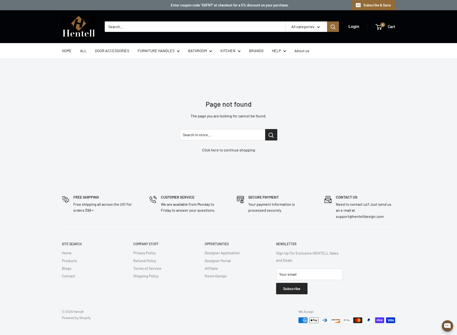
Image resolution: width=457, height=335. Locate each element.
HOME (67, 50)
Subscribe (291, 288)
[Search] (333, 26)
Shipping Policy (146, 276)
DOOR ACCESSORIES (112, 50)
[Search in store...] (271, 134)
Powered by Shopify (76, 318)
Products (69, 260)
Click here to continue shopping (228, 150)
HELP (276, 50)
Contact (68, 276)
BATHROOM (197, 50)
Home (67, 252)
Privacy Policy (144, 252)
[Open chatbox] (447, 326)
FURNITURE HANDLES (156, 50)
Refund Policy (144, 260)
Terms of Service (147, 268)
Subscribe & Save (377, 5)
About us (301, 50)
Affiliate (211, 268)
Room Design (216, 276)
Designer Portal (218, 260)
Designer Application (222, 252)
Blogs (66, 268)
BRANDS (256, 50)
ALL (83, 50)
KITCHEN (227, 50)
